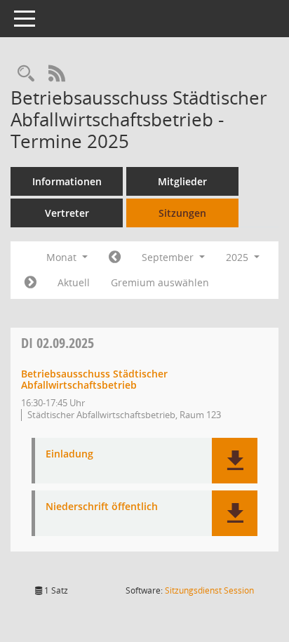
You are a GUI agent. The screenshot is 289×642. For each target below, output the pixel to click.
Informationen (67, 181)
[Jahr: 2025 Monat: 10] (30, 282)
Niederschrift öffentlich (102, 507)
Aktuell (74, 282)
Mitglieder (182, 181)
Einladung (69, 454)
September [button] (169, 257)
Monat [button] (62, 257)
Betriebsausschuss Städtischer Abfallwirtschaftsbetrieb (94, 379)
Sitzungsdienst (209, 590)
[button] (234, 460)
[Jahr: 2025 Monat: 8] (114, 257)
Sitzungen (182, 213)
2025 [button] (238, 257)
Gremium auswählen (160, 282)
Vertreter (67, 213)
